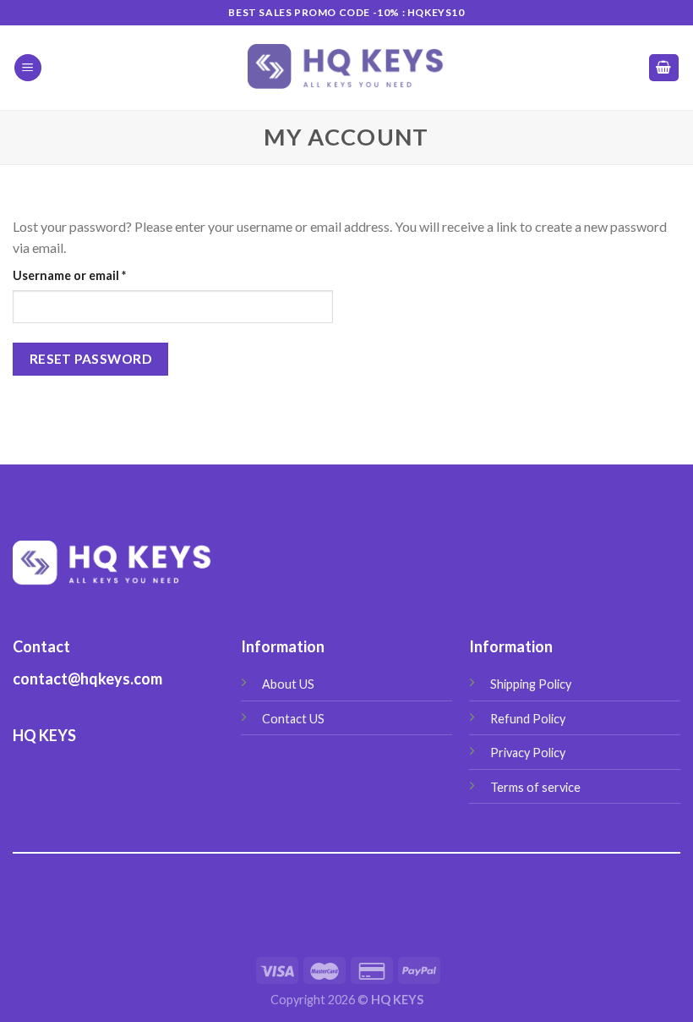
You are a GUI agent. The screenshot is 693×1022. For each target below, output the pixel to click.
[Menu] (27, 68)
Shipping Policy (530, 684)
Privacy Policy (527, 752)
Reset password (91, 358)
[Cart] (664, 68)
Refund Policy (527, 719)
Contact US (293, 719)
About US (288, 684)
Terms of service (535, 787)
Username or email (95, 275)
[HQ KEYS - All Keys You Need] (347, 67)
